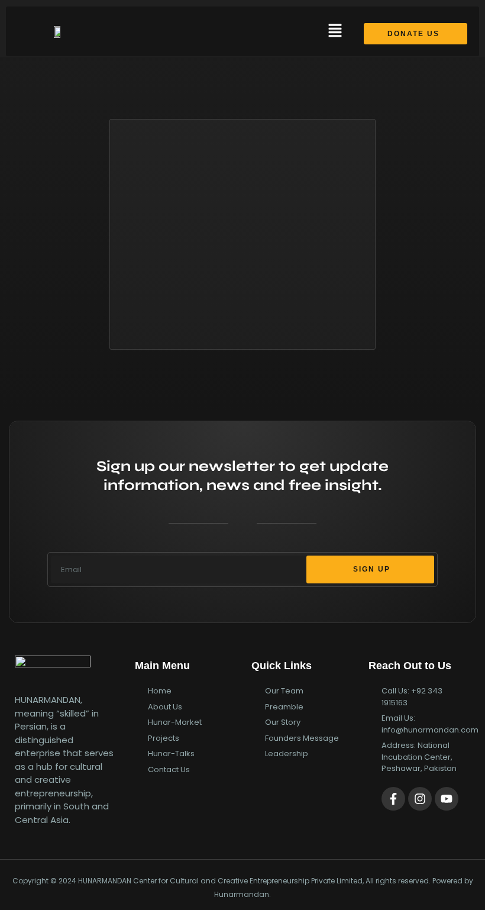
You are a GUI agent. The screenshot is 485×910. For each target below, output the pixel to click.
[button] (335, 31)
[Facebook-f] (393, 799)
